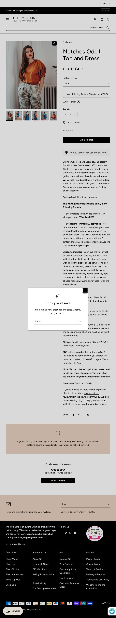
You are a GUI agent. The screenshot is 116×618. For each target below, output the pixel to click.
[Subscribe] (79, 321)
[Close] (85, 290)
